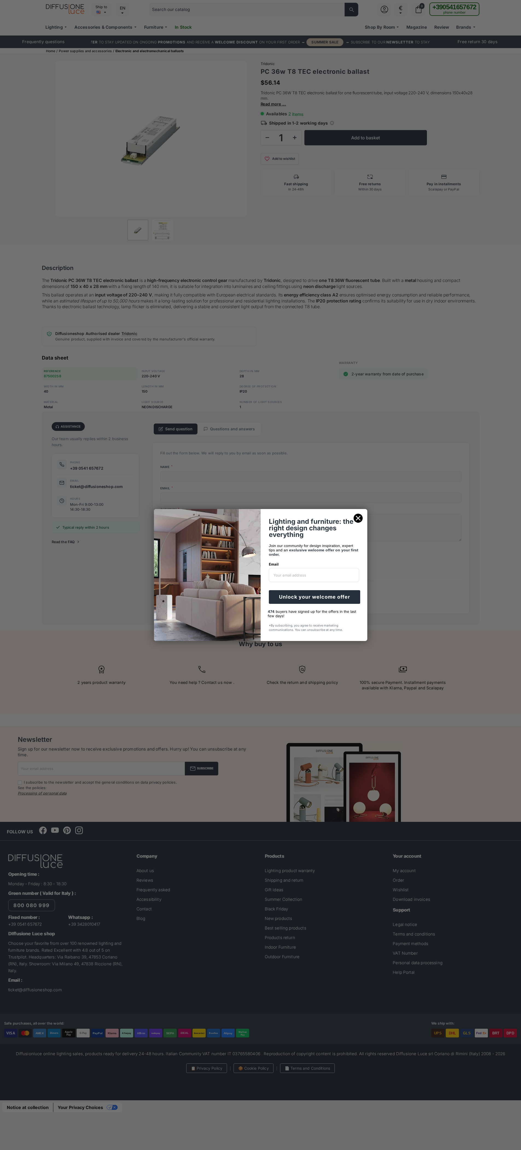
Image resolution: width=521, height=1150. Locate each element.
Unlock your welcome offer (314, 597)
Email (274, 564)
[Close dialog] (358, 518)
